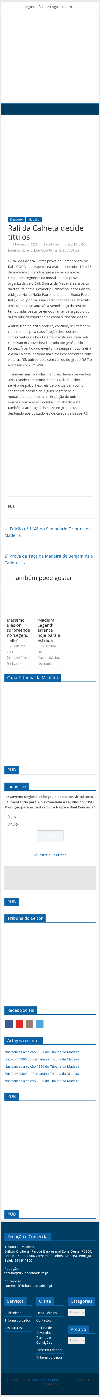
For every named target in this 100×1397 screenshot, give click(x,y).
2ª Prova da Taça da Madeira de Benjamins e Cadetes (48, 559)
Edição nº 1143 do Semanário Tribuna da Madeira (47, 532)
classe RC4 (72, 244)
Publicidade (12, 1313)
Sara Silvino (51, 244)
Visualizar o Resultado (50, 855)
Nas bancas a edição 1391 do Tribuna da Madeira (41, 1052)
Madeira (34, 219)
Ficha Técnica (46, 1313)
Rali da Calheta (69, 250)
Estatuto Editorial (49, 1350)
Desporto (16, 219)
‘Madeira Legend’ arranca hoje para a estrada (48, 630)
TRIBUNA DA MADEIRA (49, 1379)
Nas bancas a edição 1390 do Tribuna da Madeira (41, 1066)
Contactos (44, 1320)
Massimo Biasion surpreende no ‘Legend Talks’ (18, 630)
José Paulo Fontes (45, 250)
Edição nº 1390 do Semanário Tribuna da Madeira (41, 1059)
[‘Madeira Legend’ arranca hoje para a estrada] (50, 588)
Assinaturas (13, 1327)
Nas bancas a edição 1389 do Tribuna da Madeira (41, 1081)
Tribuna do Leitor (17, 1320)
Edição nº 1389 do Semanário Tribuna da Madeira (41, 1073)
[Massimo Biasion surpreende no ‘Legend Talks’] (19, 588)
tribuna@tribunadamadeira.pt (26, 1273)
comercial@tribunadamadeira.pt (28, 1285)
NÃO (14, 824)
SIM (14, 817)
